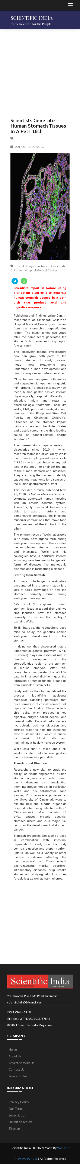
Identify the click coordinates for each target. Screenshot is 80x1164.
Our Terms (16, 1108)
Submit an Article (20, 1122)
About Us (15, 1056)
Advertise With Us (21, 1063)
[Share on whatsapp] (24, 281)
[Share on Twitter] (15, 281)
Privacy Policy (19, 1102)
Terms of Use (18, 1076)
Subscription (17, 1115)
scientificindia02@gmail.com (24, 1002)
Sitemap (14, 1128)
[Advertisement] (40, 72)
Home (13, 1049)
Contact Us (16, 1069)
